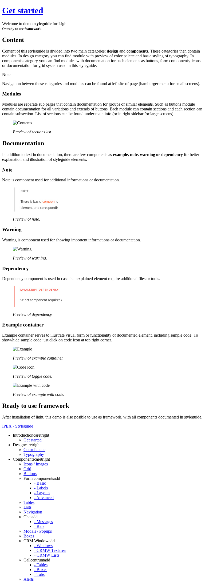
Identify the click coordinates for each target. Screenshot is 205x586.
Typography (33, 454)
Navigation (32, 512)
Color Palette (34, 449)
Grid (27, 469)
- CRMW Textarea (50, 550)
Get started (22, 10)
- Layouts (42, 493)
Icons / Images (35, 464)
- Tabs (39, 574)
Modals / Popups (37, 531)
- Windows (43, 545)
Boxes (28, 536)
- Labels (41, 488)
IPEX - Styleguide (17, 426)
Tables (28, 502)
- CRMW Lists (46, 555)
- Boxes (40, 569)
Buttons (30, 473)
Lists (27, 507)
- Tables (41, 565)
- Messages (43, 521)
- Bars (39, 526)
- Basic (40, 483)
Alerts (28, 579)
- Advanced (44, 497)
